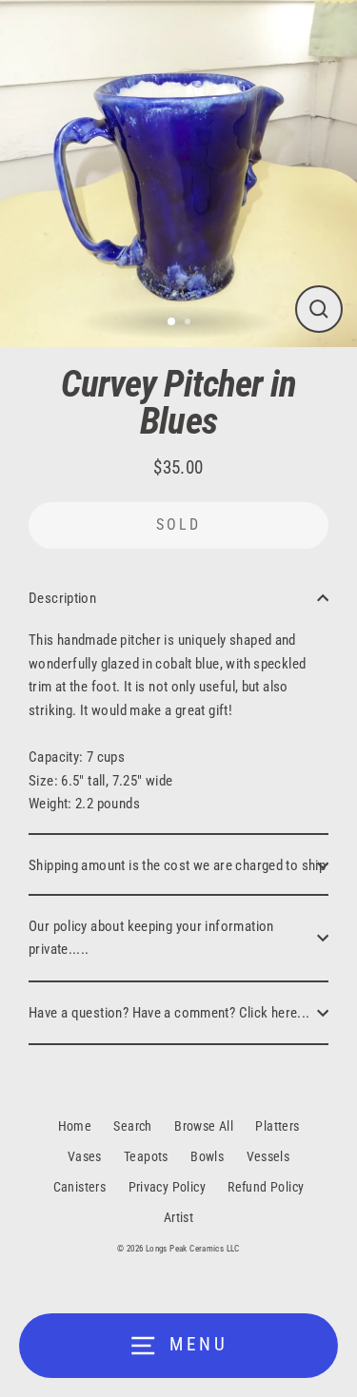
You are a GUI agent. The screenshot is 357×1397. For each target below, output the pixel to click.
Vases (85, 1156)
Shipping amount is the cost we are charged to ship (177, 865)
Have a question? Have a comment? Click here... (169, 1012)
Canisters (79, 1186)
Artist (178, 1217)
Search (132, 1126)
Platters (277, 1126)
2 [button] (189, 323)
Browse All (203, 1126)
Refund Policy (266, 1186)
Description (62, 598)
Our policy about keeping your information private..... (151, 938)
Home (75, 1126)
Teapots (146, 1156)
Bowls (207, 1156)
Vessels (268, 1156)
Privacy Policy (167, 1186)
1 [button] (172, 322)
